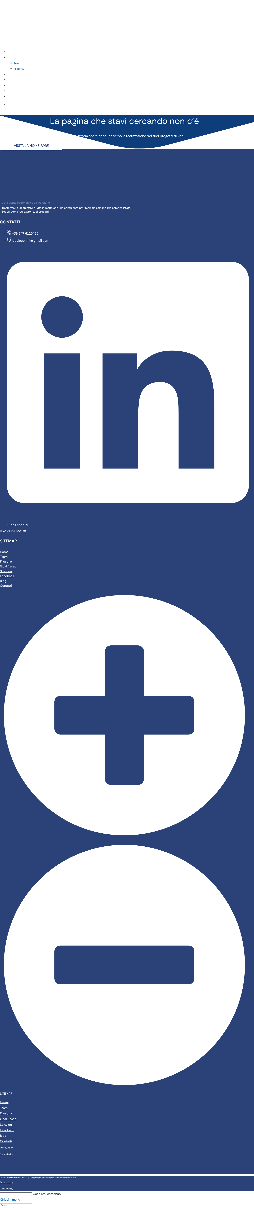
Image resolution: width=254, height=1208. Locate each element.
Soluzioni (6, 571)
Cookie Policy (6, 1154)
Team (4, 557)
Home (4, 552)
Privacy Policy (6, 1147)
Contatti (6, 586)
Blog (3, 581)
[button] (124, 843)
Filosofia (6, 561)
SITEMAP (6, 1094)
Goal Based (8, 566)
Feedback (7, 576)
